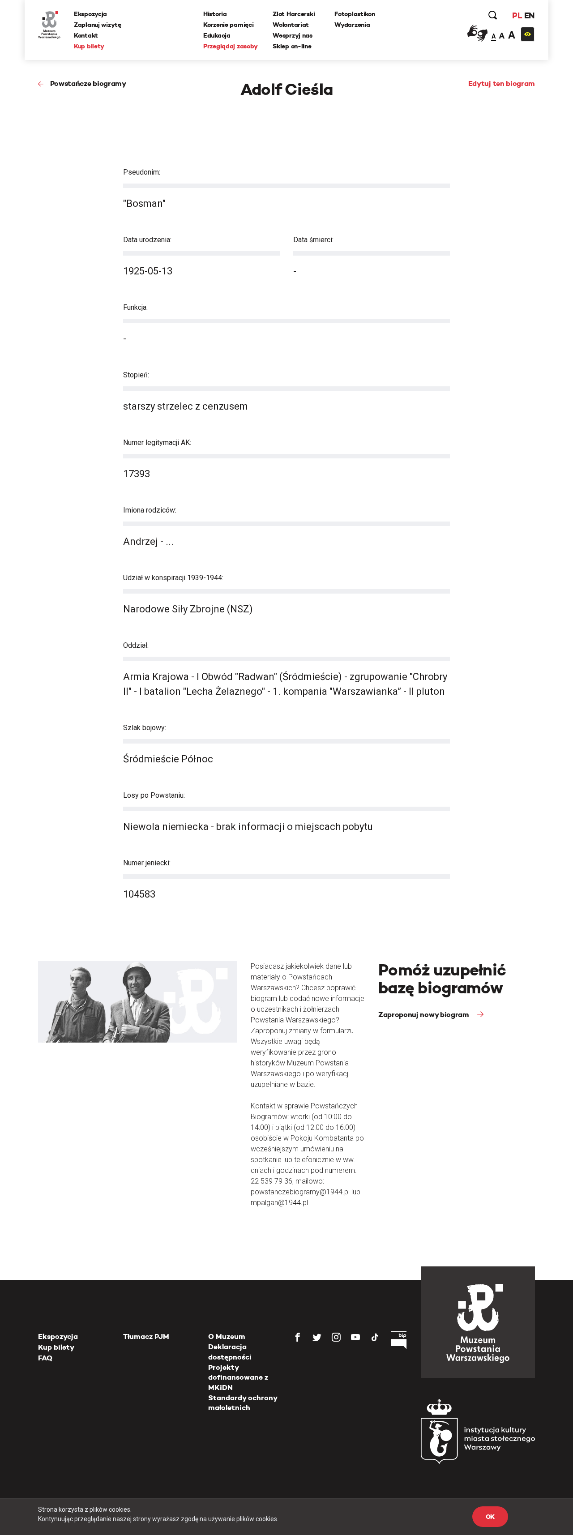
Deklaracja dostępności (230, 1351)
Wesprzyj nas (292, 35)
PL (517, 15)
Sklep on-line (292, 46)
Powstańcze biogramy (88, 83)
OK (490, 1517)
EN (529, 15)
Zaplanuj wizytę (97, 25)
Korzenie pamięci (228, 25)
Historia (215, 14)
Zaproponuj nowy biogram (424, 1014)
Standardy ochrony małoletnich (242, 1402)
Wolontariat (291, 25)
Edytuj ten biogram (501, 83)
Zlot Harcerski (294, 14)
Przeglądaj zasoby (230, 46)
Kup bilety (89, 46)
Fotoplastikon (354, 14)
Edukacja (217, 35)
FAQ (45, 1358)
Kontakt (86, 35)
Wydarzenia (352, 25)
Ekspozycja (90, 14)
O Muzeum (226, 1336)
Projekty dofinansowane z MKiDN (238, 1377)
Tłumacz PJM (146, 1336)
